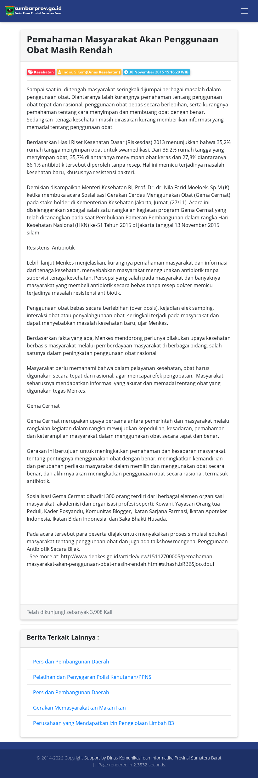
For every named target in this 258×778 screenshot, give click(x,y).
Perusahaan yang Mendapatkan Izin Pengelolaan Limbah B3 (103, 723)
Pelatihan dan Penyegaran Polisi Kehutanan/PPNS (92, 676)
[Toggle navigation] (244, 11)
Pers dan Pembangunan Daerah (71, 661)
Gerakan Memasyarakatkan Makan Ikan (79, 707)
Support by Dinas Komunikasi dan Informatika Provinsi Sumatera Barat (153, 758)
